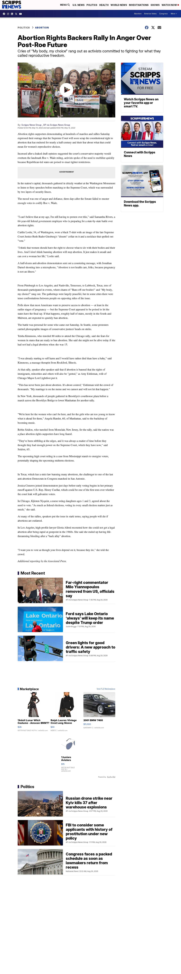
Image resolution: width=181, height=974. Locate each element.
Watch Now (169, 5)
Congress (163, 13)
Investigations (139, 5)
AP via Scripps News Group (56, 125)
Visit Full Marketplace (106, 689)
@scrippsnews (21, 14)
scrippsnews (5, 14)
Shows (155, 5)
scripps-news (12, 14)
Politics (92, 5)
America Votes (150, 13)
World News (119, 5)
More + (174, 13)
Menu (63, 5)
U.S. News (79, 5)
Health (104, 5)
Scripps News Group (31, 125)
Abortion (138, 13)
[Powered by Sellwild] (111, 777)
